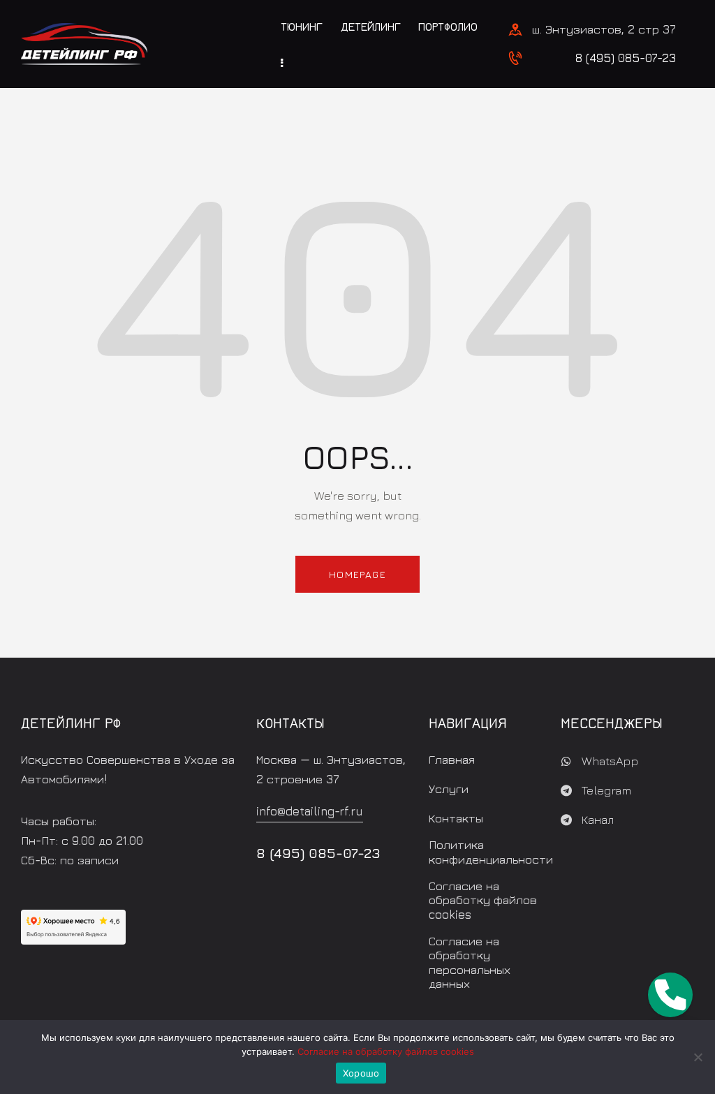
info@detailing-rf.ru (309, 811)
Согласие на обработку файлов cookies (385, 1051)
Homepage (357, 574)
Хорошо (361, 1073)
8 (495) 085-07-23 (625, 58)
